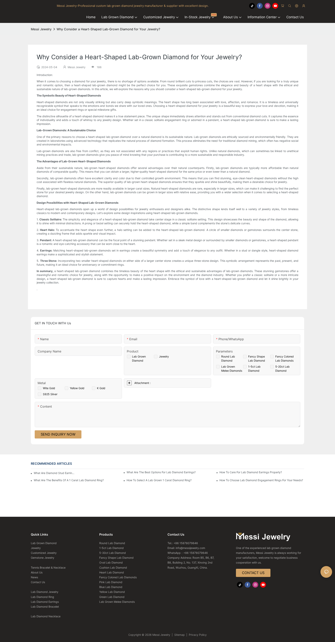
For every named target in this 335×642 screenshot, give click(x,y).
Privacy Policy (197, 634)
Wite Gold (49, 388)
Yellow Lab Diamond (112, 591)
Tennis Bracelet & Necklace (48, 567)
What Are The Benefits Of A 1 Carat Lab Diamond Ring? (69, 480)
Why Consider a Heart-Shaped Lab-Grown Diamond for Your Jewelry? (108, 29)
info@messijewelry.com (190, 548)
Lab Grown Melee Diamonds (117, 601)
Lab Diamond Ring (42, 597)
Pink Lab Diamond (110, 582)
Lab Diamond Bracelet (45, 606)
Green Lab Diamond (111, 597)
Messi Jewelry (41, 29)
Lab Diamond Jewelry (44, 591)
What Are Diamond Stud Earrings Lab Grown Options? (54, 473)
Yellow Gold (77, 388)
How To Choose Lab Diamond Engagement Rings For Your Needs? (261, 480)
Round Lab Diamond (112, 543)
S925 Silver (50, 394)
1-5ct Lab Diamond (111, 548)
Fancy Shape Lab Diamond (116, 557)
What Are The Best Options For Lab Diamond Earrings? (161, 472)
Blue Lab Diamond (110, 587)
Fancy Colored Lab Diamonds (118, 577)
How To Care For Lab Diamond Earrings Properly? (250, 472)
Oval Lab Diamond (111, 562)
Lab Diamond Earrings (45, 601)
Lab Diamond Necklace (45, 616)
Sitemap (180, 634)
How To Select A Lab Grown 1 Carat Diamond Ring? (159, 480)
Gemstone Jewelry (42, 557)
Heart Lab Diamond (111, 572)
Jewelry (164, 356)
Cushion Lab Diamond (113, 567)
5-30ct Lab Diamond (112, 552)
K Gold (101, 388)
